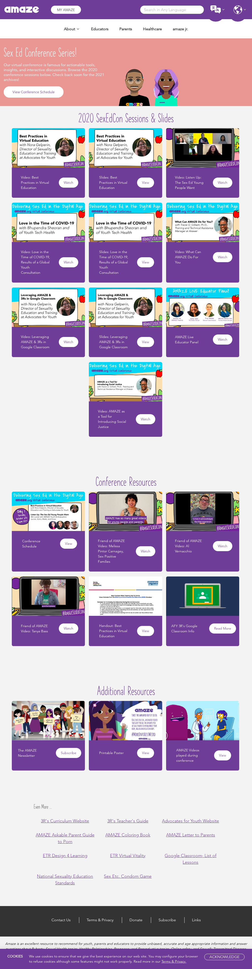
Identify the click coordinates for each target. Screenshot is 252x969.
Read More (222, 628)
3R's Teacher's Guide (127, 821)
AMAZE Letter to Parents (190, 835)
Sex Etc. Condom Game (128, 876)
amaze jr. (180, 29)
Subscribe (68, 753)
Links (196, 920)
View (145, 182)
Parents (125, 29)
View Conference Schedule (34, 92)
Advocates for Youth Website (190, 821)
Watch (68, 182)
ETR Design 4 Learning (65, 855)
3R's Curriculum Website (65, 821)
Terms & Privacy (100, 920)
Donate (135, 920)
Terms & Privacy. (173, 961)
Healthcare (152, 29)
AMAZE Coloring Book (127, 835)
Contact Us (61, 920)
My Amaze (66, 10)
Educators (100, 29)
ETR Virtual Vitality (127, 855)
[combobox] (172, 9)
